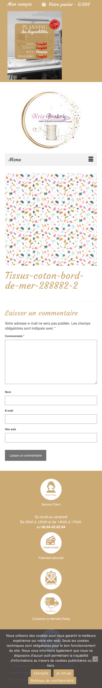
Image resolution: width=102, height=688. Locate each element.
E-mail (9, 410)
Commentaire (14, 336)
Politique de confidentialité (52, 681)
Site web (10, 429)
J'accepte (41, 673)
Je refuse (63, 673)
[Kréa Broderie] (51, 119)
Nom (8, 392)
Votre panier (68, 4)
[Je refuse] (95, 659)
